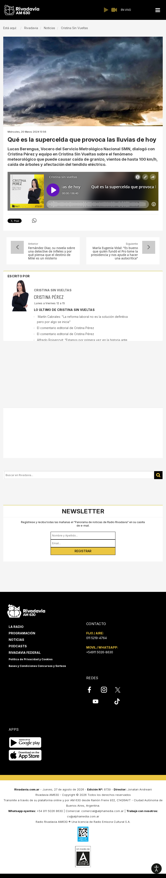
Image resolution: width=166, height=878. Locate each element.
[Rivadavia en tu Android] (25, 743)
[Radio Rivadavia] (26, 610)
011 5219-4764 (96, 638)
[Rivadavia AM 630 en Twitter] (120, 690)
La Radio (16, 627)
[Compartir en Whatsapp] (34, 220)
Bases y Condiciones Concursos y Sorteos (37, 666)
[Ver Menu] (157, 10)
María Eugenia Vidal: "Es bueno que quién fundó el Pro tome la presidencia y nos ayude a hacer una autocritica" (114, 253)
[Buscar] (158, 475)
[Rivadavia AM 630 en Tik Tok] (117, 701)
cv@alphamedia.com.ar (83, 816)
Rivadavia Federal (25, 652)
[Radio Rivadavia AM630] (21, 10)
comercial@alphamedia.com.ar (102, 811)
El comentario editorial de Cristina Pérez (65, 328)
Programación (22, 633)
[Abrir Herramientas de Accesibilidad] (156, 868)
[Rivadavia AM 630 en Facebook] (91, 690)
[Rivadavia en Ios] (25, 755)
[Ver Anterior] (17, 247)
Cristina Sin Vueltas (53, 290)
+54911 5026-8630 (99, 652)
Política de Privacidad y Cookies (31, 659)
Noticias (16, 639)
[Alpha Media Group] (83, 856)
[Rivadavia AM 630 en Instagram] (106, 690)
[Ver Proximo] (148, 247)
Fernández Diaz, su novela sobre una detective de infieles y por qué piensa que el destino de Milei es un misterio (51, 253)
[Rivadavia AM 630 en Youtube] (95, 701)
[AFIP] (83, 834)
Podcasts (18, 646)
